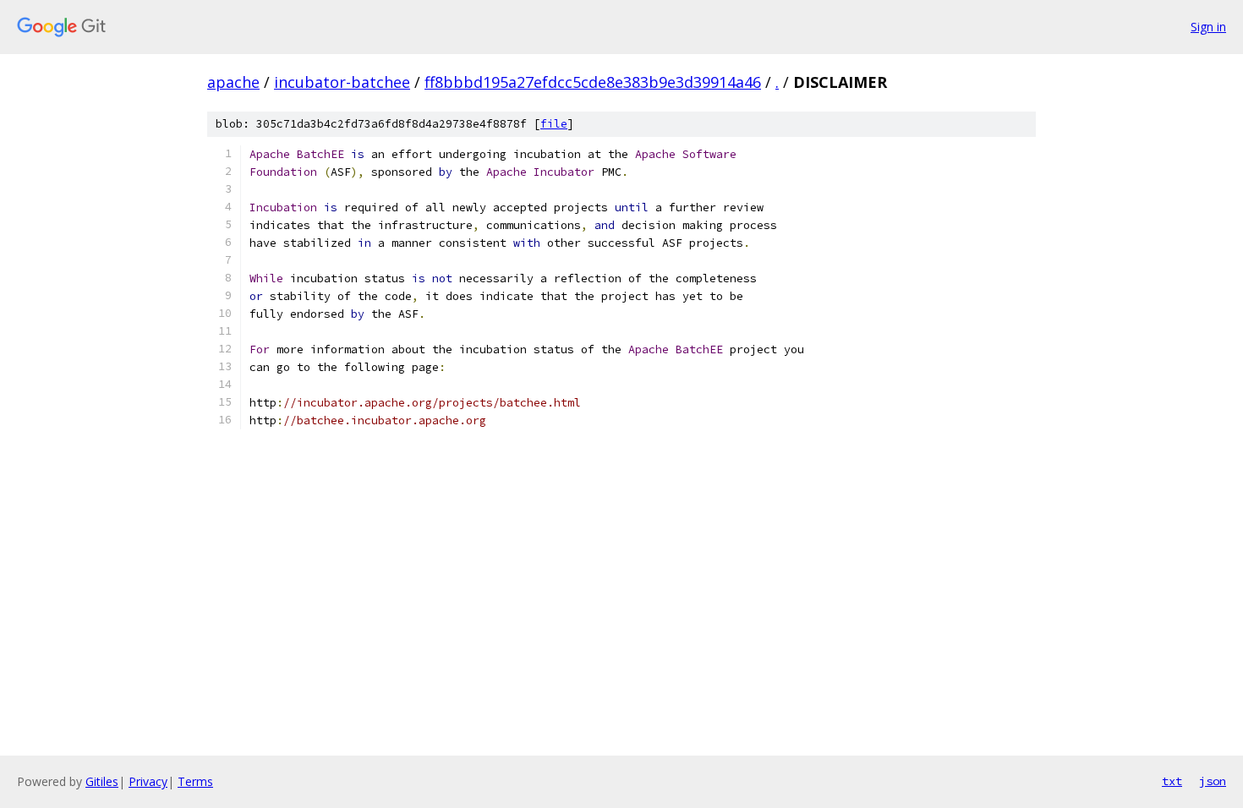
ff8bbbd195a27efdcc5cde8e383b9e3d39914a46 (592, 82)
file (553, 124)
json (1212, 781)
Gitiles (101, 781)
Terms (195, 781)
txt (1172, 781)
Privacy (148, 781)
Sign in (1208, 27)
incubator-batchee (342, 82)
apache (233, 82)
